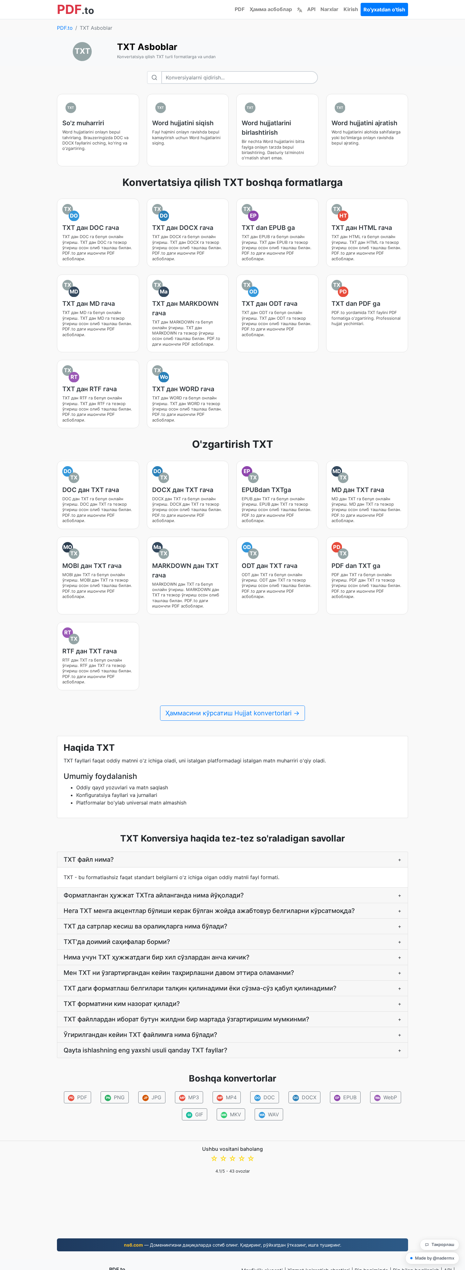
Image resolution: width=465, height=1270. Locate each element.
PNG (115, 1097)
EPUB (345, 1097)
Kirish (351, 9)
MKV (231, 1114)
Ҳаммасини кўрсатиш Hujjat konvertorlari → (232, 713)
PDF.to (65, 28)
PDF (240, 9)
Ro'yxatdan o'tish (384, 9)
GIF (195, 1114)
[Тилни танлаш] (299, 9)
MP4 (227, 1097)
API (311, 9)
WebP (386, 1097)
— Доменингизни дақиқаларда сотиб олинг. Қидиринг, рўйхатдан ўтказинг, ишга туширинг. (232, 1245)
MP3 (189, 1097)
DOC (265, 1097)
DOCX (305, 1097)
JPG (152, 1097)
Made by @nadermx (434, 1258)
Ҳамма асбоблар (271, 9)
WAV (269, 1114)
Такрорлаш (442, 1244)
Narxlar (329, 9)
